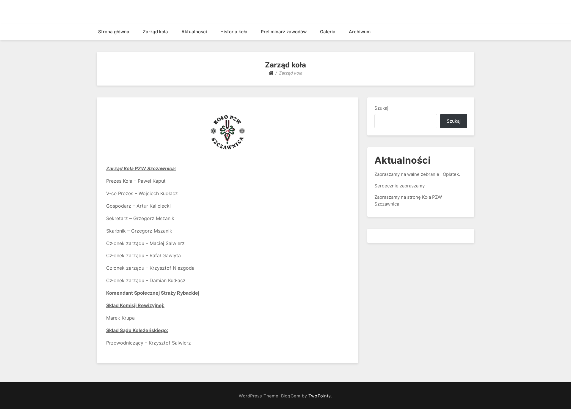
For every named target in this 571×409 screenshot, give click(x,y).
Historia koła (233, 31)
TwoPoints (319, 395)
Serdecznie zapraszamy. (400, 186)
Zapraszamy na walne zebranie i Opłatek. (417, 174)
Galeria (327, 31)
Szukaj (381, 108)
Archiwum (360, 31)
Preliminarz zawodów (284, 31)
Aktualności (194, 31)
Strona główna (113, 31)
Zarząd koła (155, 31)
